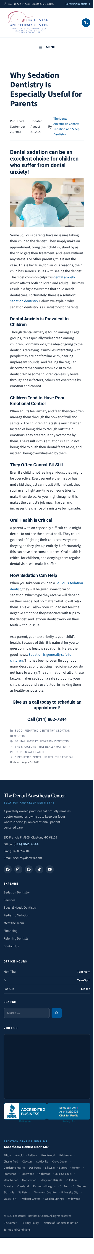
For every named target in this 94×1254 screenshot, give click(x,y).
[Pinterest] (29, 869)
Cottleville (42, 1162)
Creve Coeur (59, 1162)
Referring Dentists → (77, 4)
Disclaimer (10, 1223)
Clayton (27, 1162)
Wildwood (74, 1199)
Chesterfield (11, 1162)
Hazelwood (27, 1174)
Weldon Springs (54, 1199)
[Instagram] (18, 869)
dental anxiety (64, 277)
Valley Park (10, 1199)
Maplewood (29, 1180)
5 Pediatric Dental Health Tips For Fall (45, 757)
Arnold (19, 1155)
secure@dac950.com (27, 858)
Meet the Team (14, 923)
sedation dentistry (24, 301)
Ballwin (32, 1155)
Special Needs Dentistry (20, 907)
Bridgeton (65, 1155)
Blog (19, 731)
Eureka (63, 1168)
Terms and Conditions (17, 1230)
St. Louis (9, 1192)
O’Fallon (71, 1180)
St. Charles (79, 1186)
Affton (7, 1155)
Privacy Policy (30, 1223)
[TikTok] (39, 869)
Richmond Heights (44, 1186)
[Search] (57, 1013)
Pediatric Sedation (16, 915)
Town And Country (45, 1192)
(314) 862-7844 (26, 844)
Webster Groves (30, 1199)
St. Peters (24, 1192)
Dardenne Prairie (14, 1168)
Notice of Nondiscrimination (61, 1223)
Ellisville (50, 1168)
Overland (23, 1186)
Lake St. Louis (63, 1174)
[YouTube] (50, 869)
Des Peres (35, 1168)
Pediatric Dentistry (39, 731)
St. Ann (64, 1186)
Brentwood (48, 1155)
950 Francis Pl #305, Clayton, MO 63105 (30, 837)
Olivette (8, 1186)
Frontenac (10, 1174)
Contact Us (11, 946)
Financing (10, 930)
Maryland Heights (51, 1180)
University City (69, 1192)
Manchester (11, 1180)
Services (9, 900)
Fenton (76, 1168)
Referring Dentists (16, 938)
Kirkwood (44, 1174)
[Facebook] (8, 869)
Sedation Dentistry (17, 892)
